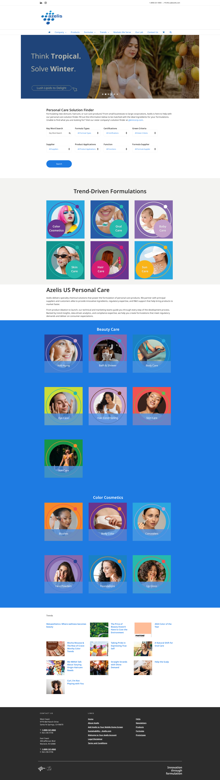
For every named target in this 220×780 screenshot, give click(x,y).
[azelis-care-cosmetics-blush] (63, 503)
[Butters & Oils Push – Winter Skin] (110, 67)
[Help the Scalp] (143, 667)
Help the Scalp (162, 661)
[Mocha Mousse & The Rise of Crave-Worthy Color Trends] (55, 648)
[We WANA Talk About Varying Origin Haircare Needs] (55, 667)
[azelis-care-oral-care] (110, 201)
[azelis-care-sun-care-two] (63, 440)
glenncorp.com (135, 120)
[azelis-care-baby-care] (154, 201)
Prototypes (141, 735)
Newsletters (141, 723)
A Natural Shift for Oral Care (164, 644)
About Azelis (93, 723)
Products (140, 727)
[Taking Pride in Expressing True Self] (99, 648)
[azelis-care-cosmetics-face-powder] (63, 556)
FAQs (138, 719)
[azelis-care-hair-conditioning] (108, 388)
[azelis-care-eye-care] (63, 388)
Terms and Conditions (97, 743)
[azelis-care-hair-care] (110, 242)
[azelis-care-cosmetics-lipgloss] (152, 556)
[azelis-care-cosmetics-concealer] (152, 503)
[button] (171, 32)
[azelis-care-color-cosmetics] (65, 201)
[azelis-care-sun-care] (154, 242)
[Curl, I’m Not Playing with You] (55, 686)
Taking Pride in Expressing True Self (119, 645)
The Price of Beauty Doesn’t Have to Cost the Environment (119, 628)
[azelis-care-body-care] (152, 335)
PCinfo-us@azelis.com (172, 3)
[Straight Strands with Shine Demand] (99, 667)
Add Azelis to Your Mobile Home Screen (105, 727)
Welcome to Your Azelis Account (102, 735)
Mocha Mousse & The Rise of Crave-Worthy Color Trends (76, 647)
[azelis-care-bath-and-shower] (108, 335)
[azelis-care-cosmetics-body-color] (108, 503)
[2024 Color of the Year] (143, 630)
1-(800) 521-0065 (49, 730)
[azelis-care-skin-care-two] (152, 388)
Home (90, 719)
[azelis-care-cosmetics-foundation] (108, 556)
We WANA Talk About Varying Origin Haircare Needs (74, 666)
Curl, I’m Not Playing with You (75, 682)
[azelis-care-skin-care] (65, 242)
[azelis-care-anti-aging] (63, 335)
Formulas (140, 731)
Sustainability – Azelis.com (99, 731)
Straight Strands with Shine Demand (119, 664)
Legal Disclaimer (95, 739)
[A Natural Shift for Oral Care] (143, 648)
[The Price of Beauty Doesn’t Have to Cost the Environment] (99, 630)
